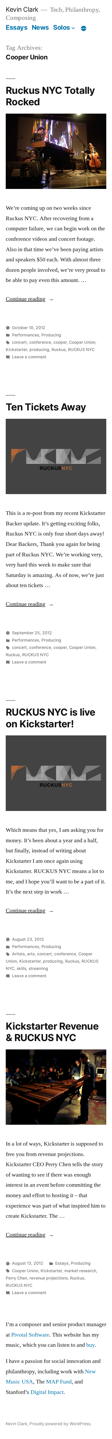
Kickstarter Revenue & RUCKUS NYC (52, 1032)
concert (19, 342)
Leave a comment (29, 356)
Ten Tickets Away (46, 407)
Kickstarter (16, 349)
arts (31, 953)
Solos (61, 27)
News (40, 27)
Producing (51, 335)
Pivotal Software (30, 1334)
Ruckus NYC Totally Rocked (50, 96)
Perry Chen (16, 1278)
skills (21, 968)
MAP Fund (59, 1381)
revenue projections (48, 1278)
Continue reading (30, 299)
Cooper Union (82, 342)
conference (40, 342)
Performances (25, 335)
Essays (16, 27)
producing (39, 349)
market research (80, 1270)
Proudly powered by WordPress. (60, 1423)
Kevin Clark (22, 9)
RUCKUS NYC (81, 349)
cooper (60, 342)
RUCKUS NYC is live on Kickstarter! (50, 718)
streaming (38, 968)
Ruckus (59, 349)
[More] (83, 28)
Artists (18, 953)
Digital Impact (47, 1392)
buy (90, 1345)
